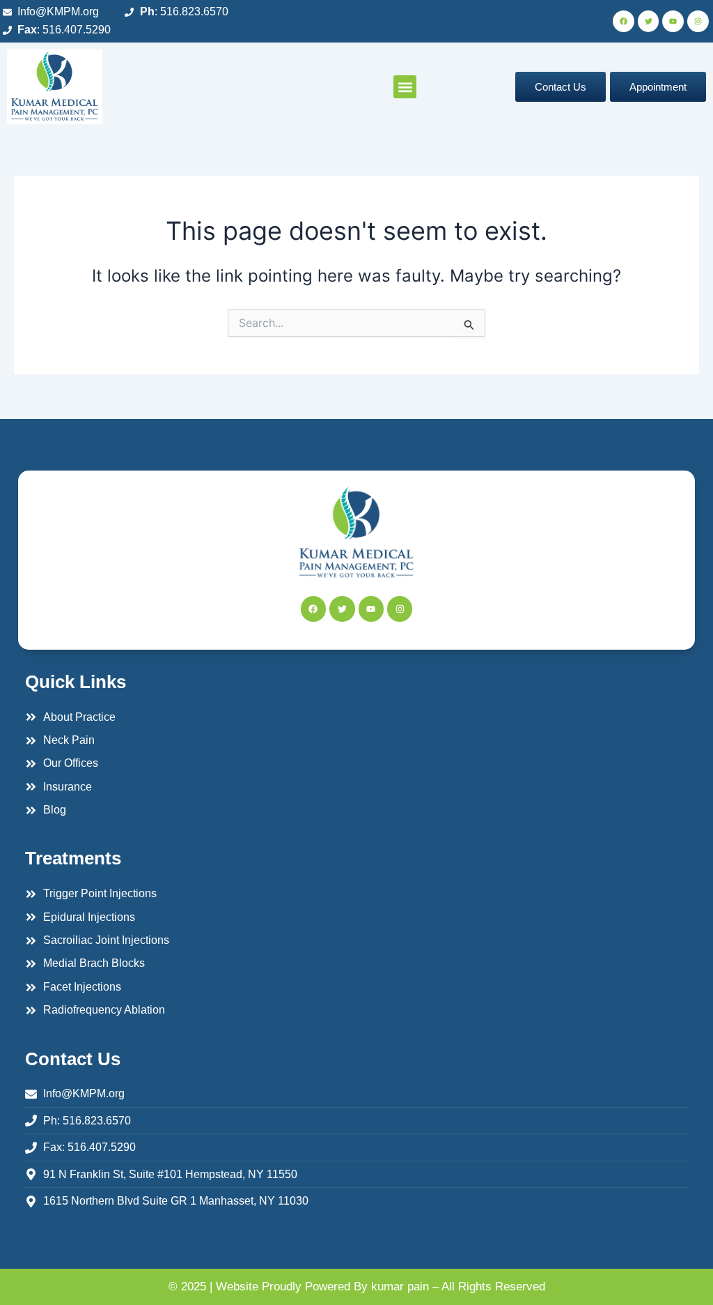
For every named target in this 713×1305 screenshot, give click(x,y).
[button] (404, 86)
